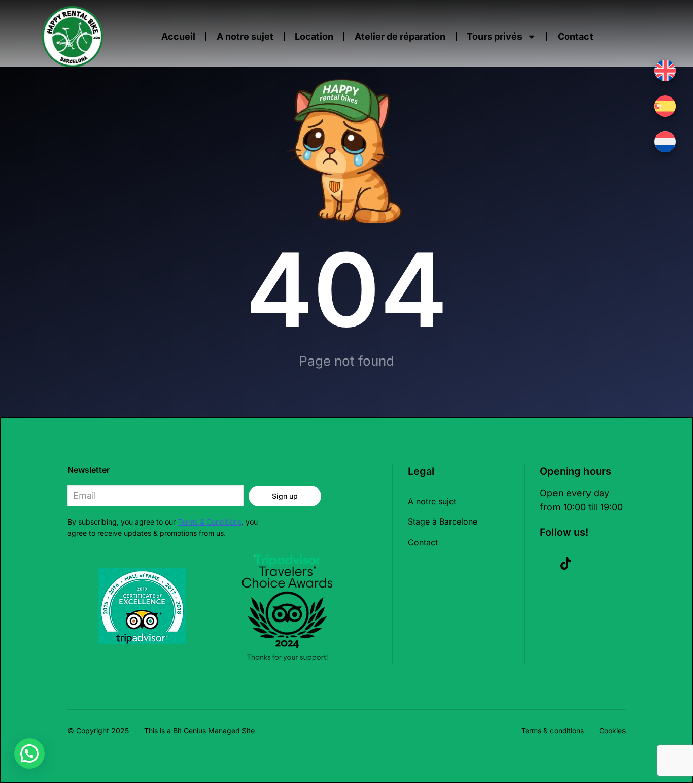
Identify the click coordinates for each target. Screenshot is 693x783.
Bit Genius (189, 730)
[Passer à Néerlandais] (665, 141)
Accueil (178, 36)
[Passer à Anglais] (665, 70)
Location (314, 36)
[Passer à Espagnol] (665, 106)
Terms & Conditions (209, 521)
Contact (575, 36)
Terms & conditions (552, 730)
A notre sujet (245, 36)
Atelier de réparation (400, 36)
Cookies (612, 730)
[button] (29, 753)
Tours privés (494, 36)
